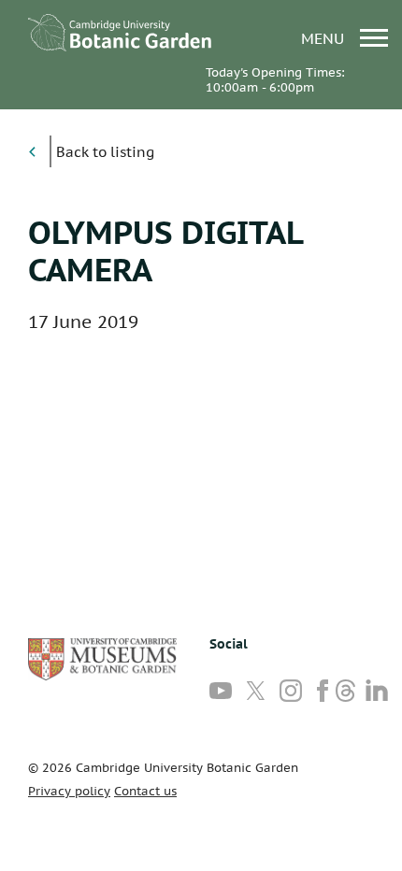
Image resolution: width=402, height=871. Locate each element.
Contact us (145, 791)
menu (325, 38)
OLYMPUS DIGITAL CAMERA (165, 250)
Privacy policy (69, 791)
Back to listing (105, 152)
